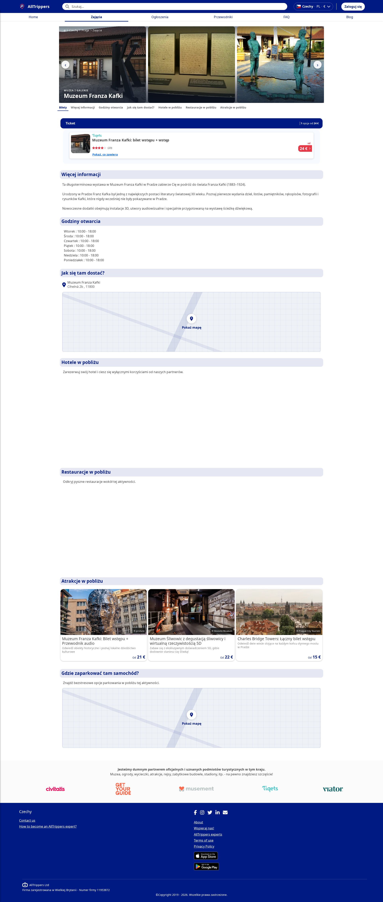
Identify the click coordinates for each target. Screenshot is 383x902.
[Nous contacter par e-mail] (227, 813)
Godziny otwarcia (111, 107)
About (198, 822)
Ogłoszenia (159, 17)
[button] (353, 7)
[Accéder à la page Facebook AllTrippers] (197, 813)
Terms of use (203, 840)
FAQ (286, 17)
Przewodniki (223, 17)
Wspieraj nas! (204, 828)
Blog (349, 17)
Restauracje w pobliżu (201, 107)
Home (33, 17)
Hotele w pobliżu (170, 107)
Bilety (63, 107)
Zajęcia (96, 17)
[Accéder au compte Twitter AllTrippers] (211, 813)
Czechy (73, 30)
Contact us (27, 820)
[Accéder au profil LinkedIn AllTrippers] (219, 813)
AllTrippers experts (208, 834)
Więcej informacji (83, 107)
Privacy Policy (204, 846)
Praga (85, 30)
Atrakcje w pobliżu (233, 107)
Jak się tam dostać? (140, 107)
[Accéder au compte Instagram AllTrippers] (203, 813)
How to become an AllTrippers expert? (48, 826)
